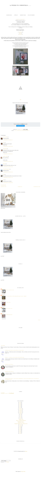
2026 (20, 402)
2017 (20, 430)
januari (21, 425)
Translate (7, 461)
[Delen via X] (25, 129)
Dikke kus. (8, 302)
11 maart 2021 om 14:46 (8, 166)
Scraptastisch (5, 148)
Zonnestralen (9, 314)
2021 (20, 407)
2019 (20, 427)
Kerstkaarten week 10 (21, 422)
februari (20, 424)
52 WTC (15, 130)
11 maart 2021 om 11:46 (8, 161)
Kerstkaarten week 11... (21, 421)
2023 (20, 405)
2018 (20, 429)
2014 (20, 433)
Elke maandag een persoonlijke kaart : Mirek (16, 296)
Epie (20, 99)
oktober (21, 410)
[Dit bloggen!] (24, 129)
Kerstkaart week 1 (9, 364)
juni (20, 415)
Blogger (26, 451)
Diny (3, 142)
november (20, 409)
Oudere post (3, 186)
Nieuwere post (37, 186)
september (20, 411)
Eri (20, 33)
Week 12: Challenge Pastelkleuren (21, 420)
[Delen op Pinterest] (27, 129)
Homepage (20, 186)
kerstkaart (19, 130)
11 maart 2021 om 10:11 (8, 153)
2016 (20, 431)
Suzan (3, 313)
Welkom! (3, 345)
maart (20, 418)
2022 (20, 406)
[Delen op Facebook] (26, 129)
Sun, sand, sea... (9, 308)
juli (20, 414)
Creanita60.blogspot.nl (6, 169)
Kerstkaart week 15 (9, 371)
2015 (20, 432)
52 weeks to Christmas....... (20, 5)
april (20, 417)
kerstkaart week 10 (26, 130)
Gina (3, 174)
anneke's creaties (5, 156)
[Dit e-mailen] (23, 129)
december (20, 408)
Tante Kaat (20, 32)
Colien (3, 301)
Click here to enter (20, 125)
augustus (20, 412)
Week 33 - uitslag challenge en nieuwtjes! (14, 357)
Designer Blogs (23, 471)
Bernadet (20, 34)
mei (20, 416)
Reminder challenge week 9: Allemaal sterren (21, 423)
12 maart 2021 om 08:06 (8, 182)
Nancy (3, 289)
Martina (3, 295)
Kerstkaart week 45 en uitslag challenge (14, 350)
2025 (20, 403)
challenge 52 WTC (7, 393)
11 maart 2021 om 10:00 (8, 146)
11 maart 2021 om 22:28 (8, 177)
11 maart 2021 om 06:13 (8, 139)
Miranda (3, 307)
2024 (20, 404)
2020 (20, 426)
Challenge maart (21, 419)
